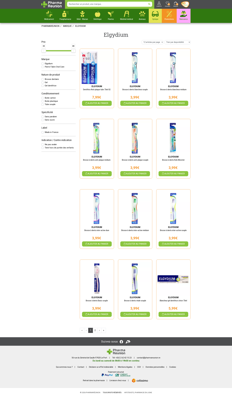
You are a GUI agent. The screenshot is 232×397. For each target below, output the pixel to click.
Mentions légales (125, 367)
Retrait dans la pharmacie (94, 380)
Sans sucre (50, 120)
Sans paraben (51, 116)
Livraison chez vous (118, 380)
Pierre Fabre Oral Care (54, 67)
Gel (46, 82)
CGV (139, 367)
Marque (67, 26)
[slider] (43, 51)
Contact (80, 367)
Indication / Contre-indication (56, 140)
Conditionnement (50, 93)
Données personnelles (155, 367)
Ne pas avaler (51, 144)
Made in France (51, 132)
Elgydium (49, 63)
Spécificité (47, 112)
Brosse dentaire (52, 79)
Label (44, 127)
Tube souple (50, 104)
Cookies (172, 367)
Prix (43, 42)
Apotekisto (138, 392)
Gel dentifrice (50, 85)
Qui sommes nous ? (64, 367)
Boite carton (50, 98)
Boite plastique (51, 101)
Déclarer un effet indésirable (101, 367)
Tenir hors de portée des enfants (59, 147)
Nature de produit (50, 74)
